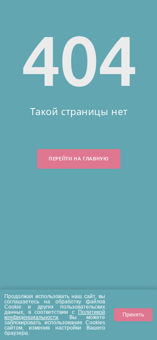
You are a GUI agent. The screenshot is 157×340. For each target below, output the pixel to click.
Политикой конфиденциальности (54, 314)
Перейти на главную (79, 158)
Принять (133, 314)
